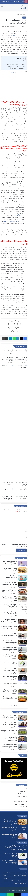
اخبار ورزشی (16, 875)
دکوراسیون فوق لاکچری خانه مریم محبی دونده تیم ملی (21, 359)
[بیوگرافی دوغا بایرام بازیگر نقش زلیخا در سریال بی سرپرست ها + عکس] (22, 725)
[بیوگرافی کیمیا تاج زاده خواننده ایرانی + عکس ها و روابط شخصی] (22, 636)
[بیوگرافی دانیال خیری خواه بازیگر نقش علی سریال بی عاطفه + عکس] (22, 599)
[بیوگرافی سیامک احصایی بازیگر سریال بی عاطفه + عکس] (22, 563)
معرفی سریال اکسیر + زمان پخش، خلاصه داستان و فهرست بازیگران (10, 613)
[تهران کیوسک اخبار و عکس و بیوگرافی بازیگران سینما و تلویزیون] (23, 7)
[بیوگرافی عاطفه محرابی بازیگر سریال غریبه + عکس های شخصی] (22, 718)
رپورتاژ (18, 14)
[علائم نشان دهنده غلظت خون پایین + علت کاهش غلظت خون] (22, 836)
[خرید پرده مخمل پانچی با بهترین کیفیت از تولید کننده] (7, 491)
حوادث (24, 878)
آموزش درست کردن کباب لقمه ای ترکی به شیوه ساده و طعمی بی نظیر (9, 628)
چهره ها (6, 880)
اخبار (25, 872)
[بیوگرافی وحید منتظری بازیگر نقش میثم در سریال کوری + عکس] (22, 692)
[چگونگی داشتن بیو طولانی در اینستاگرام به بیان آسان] (22, 607)
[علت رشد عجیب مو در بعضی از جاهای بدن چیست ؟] (22, 685)
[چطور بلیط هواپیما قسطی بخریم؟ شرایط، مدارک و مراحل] (22, 578)
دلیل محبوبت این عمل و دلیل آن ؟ (17, 68)
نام (26, 531)
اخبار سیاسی (6, 872)
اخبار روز (12, 872)
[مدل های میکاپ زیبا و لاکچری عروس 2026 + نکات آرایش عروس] (22, 621)
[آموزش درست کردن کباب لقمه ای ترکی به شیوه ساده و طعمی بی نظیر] (22, 628)
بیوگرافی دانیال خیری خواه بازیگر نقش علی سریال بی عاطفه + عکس (9, 598)
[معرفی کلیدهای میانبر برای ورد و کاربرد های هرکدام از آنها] (22, 862)
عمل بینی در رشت (17, 35)
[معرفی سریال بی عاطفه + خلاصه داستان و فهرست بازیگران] (22, 643)
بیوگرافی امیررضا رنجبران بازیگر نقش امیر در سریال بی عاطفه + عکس (9, 584)
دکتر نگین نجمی (17, 215)
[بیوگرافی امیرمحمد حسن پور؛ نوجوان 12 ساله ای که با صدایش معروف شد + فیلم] (22, 650)
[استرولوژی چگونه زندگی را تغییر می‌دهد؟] (21, 423)
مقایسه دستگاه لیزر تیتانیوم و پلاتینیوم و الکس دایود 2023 (7, 359)
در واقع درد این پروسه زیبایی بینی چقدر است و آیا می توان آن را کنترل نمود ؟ (15, 65)
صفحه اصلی (23, 14)
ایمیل (25, 537)
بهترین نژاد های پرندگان (8, 482)
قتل (18, 880)
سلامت (14, 878)
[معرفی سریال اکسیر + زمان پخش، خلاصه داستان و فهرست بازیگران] (22, 614)
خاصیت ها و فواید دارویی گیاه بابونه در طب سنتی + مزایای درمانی (10, 570)
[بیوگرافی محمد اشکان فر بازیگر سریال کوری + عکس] (22, 678)
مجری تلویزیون (12, 880)
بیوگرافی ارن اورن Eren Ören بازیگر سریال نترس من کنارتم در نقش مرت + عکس (9, 738)
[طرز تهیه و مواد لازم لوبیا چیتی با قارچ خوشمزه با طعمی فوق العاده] (22, 592)
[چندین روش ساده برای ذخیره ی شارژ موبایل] (22, 664)
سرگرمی (19, 878)
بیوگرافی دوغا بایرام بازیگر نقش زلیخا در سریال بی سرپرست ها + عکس (9, 724)
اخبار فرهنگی (23, 875)
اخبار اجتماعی (19, 872)
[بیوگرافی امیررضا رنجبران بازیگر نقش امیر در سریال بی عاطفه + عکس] (22, 585)
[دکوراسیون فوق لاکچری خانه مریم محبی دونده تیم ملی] (21, 352)
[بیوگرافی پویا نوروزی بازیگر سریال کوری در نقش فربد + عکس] (22, 671)
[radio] (11, 29)
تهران (5, 875)
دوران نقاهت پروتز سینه (21, 496)
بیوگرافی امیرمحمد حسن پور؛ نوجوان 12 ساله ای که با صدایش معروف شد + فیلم (9, 649)
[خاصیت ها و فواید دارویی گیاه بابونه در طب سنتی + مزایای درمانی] (22, 570)
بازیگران (9, 875)
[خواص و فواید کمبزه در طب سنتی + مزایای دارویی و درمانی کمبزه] (22, 732)
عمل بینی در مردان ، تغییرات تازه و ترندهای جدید (14, 61)
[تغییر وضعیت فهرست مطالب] (23, 58)
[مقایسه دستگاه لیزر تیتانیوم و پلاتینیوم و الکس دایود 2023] (7, 352)
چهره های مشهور (22, 883)
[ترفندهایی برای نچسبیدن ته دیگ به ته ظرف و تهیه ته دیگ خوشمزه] (22, 699)
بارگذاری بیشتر (14, 705)
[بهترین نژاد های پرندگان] (7, 423)
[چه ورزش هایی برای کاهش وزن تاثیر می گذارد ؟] (22, 829)
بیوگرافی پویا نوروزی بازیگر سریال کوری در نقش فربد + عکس (10, 670)
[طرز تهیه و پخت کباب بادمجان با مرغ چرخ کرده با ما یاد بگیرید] (22, 657)
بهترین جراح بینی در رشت (10, 221)
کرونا (16, 883)
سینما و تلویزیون (7, 878)
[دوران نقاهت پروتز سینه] (21, 491)
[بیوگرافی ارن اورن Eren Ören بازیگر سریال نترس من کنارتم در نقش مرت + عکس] (22, 739)
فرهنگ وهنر (23, 880)
